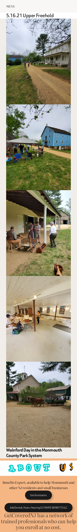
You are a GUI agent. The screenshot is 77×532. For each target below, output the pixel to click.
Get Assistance (38, 495)
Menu (10, 6)
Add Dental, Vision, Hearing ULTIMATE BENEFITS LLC (38, 508)
